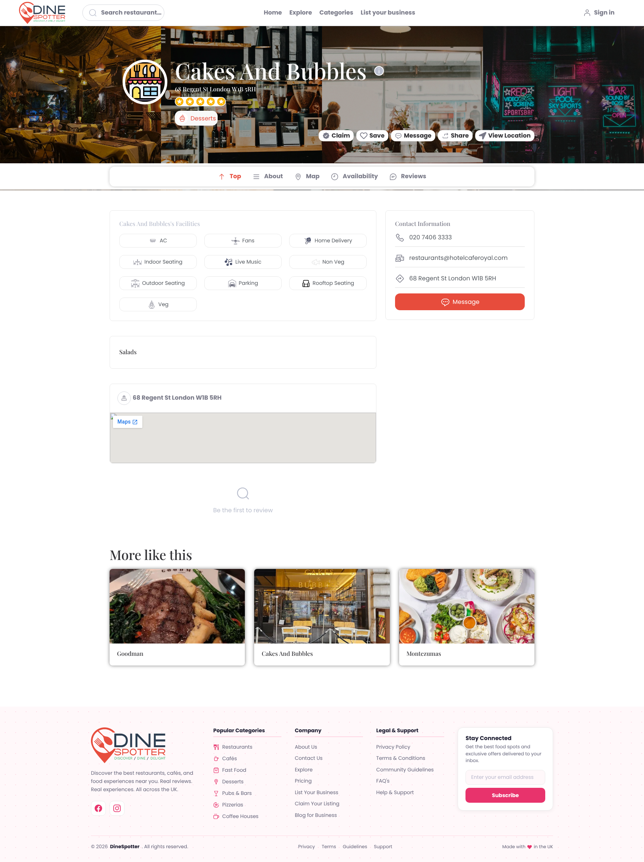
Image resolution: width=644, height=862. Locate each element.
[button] (336, 135)
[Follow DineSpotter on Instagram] (117, 808)
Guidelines (355, 847)
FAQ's (383, 780)
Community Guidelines (405, 769)
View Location (509, 135)
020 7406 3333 (430, 238)
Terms (329, 847)
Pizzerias (232, 804)
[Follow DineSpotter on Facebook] (98, 808)
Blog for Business (316, 815)
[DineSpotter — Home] (145, 745)
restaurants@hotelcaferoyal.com (458, 258)
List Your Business (316, 792)
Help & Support (395, 792)
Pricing (303, 780)
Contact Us (309, 758)
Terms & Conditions (401, 758)
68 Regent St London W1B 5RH (177, 397)
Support (383, 847)
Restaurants (237, 747)
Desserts (232, 781)
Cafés (229, 758)
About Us (306, 747)
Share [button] (460, 135)
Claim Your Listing (317, 803)
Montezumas (424, 654)
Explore (304, 769)
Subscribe (505, 795)
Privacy (306, 847)
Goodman (130, 654)
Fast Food (234, 770)
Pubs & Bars (237, 793)
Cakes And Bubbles (287, 654)
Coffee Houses (240, 816)
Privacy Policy (393, 747)
